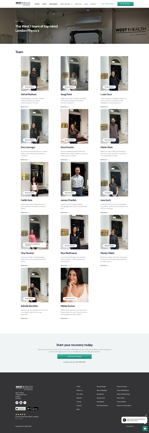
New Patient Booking (74, 356)
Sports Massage (102, 390)
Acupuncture (101, 398)
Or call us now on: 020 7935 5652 (74, 362)
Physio (37, 4)
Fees (86, 4)
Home (17, 21)
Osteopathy (100, 402)
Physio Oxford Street (123, 394)
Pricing (79, 402)
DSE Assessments (102, 405)
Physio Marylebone (123, 390)
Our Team (80, 394)
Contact (93, 4)
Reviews (79, 398)
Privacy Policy (130, 426)
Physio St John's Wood (124, 405)
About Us (78, 4)
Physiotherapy (101, 386)
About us (79, 390)
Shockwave (53, 4)
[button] (66, 4)
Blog (78, 409)
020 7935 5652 (107, 4)
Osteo (44, 4)
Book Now (126, 4)
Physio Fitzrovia (122, 386)
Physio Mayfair (121, 402)
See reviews (19, 419)
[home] (22, 4)
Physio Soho (121, 398)
